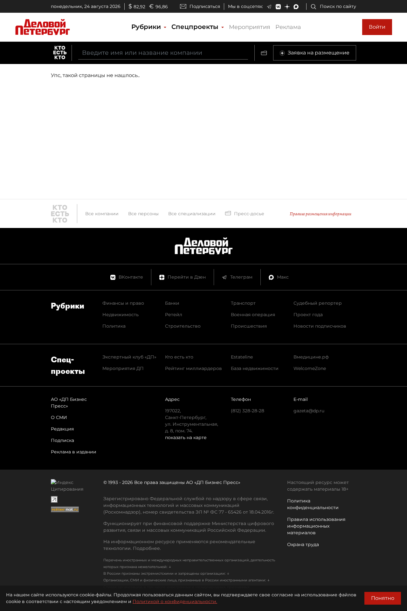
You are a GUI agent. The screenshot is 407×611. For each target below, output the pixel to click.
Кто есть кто (179, 357)
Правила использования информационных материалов (316, 526)
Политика (114, 326)
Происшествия (249, 326)
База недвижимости (255, 368)
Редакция (62, 429)
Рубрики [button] (147, 27)
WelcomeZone (309, 368)
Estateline (242, 357)
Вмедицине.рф (311, 357)
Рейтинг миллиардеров (193, 368)
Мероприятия (249, 27)
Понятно (382, 598)
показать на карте (186, 437)
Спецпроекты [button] (195, 27)
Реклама (288, 27)
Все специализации (192, 214)
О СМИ (59, 417)
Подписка (62, 440)
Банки (172, 303)
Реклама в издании (73, 452)
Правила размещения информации (320, 214)
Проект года (308, 314)
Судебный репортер (317, 303)
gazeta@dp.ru (308, 411)
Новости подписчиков (319, 326)
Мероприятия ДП (123, 368)
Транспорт (243, 303)
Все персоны (143, 214)
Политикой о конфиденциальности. (175, 601)
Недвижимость (120, 314)
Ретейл (173, 314)
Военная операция (253, 314)
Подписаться (205, 6)
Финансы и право (123, 303)
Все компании (102, 214)
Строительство (183, 326)
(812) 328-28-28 (247, 411)
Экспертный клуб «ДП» (129, 357)
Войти (377, 27)
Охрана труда (303, 544)
